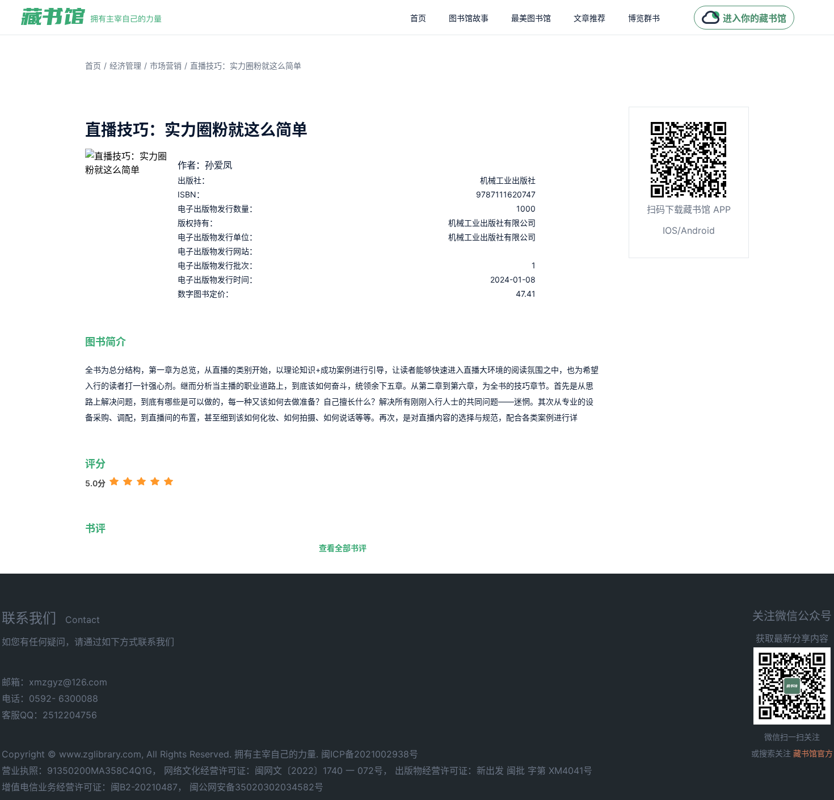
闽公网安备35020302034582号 (256, 787)
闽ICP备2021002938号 (369, 754)
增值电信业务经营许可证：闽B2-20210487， (94, 787)
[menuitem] (418, 18)
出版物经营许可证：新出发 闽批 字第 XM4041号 (493, 770)
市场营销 (166, 65)
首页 (418, 18)
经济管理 (125, 65)
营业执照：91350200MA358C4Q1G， (81, 770)
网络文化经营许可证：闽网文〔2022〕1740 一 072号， (278, 770)
